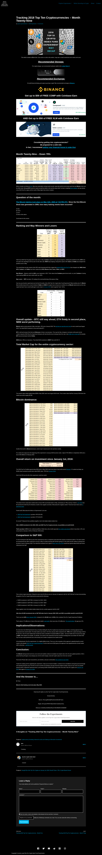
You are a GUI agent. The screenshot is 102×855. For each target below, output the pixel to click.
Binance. (72, 83)
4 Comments (40, 23)
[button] (71, 3)
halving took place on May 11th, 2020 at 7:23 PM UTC (46, 202)
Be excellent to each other (62, 659)
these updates (73, 188)
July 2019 (79, 502)
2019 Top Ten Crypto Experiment (35, 643)
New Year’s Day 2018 (58, 543)
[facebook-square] (38, 848)
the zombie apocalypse (64, 529)
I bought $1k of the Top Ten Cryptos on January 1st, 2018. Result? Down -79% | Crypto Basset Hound (46, 770)
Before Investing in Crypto (81, 3)
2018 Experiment (32, 23)
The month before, (70, 621)
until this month (29, 645)
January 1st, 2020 (30, 669)
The (18, 202)
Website (64, 788)
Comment (21, 795)
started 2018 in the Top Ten (63, 267)
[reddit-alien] (54, 848)
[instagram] (65, 848)
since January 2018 (31, 617)
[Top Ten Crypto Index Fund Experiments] (4, 3)
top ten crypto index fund (28, 756)
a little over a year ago (73, 334)
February (68, 469)
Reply (84, 744)
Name (21, 788)
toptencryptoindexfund (22, 23)
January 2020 (47, 287)
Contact (98, 3)
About (92, 3)
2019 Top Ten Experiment (24, 514)
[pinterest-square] (60, 848)
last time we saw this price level (63, 326)
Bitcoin (22, 202)
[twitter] (44, 848)
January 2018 (52, 471)
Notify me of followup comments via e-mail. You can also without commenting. (55, 817)
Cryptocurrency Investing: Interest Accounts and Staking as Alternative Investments (41, 739)
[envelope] (49, 848)
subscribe (64, 817)
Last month (46, 621)
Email (42, 788)
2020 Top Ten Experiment (24, 517)
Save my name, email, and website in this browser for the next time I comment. (39, 814)
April (31, 186)
